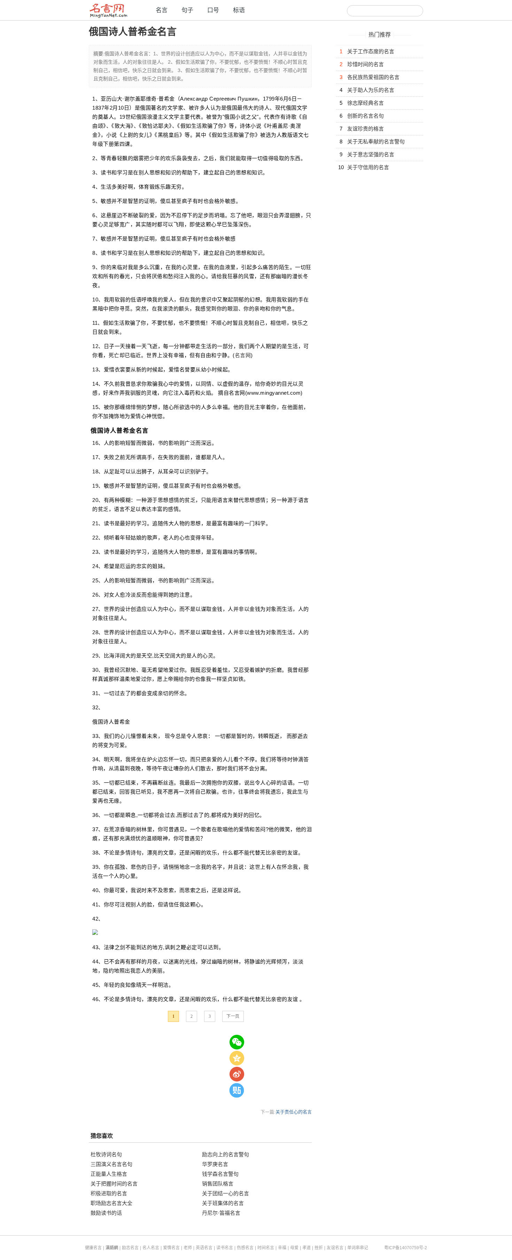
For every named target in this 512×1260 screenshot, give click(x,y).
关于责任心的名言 (294, 1112)
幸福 (282, 1247)
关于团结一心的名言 (225, 1193)
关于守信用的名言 (368, 167)
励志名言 (130, 1247)
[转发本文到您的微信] (237, 1042)
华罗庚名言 (215, 1164)
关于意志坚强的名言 (370, 154)
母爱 (294, 1247)
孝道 (306, 1247)
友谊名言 (335, 1247)
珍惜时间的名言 (365, 64)
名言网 (243, 355)
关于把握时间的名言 (114, 1184)
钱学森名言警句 (220, 1174)
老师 (188, 1247)
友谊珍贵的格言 (365, 129)
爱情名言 (171, 1247)
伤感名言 (245, 1247)
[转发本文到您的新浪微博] (237, 1074)
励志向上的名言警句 (225, 1154)
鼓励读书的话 (106, 1213)
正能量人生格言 (109, 1174)
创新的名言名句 (365, 116)
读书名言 (224, 1247)
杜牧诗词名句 (106, 1154)
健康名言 (93, 1247)
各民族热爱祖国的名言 (373, 77)
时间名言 (265, 1247)
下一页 (233, 1016)
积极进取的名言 (109, 1193)
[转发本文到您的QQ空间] (237, 1058)
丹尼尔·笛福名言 (221, 1213)
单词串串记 (357, 1247)
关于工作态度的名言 (370, 51)
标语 (239, 10)
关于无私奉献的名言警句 (376, 141)
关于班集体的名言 (223, 1203)
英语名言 (204, 1247)
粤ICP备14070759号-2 (405, 1247)
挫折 (319, 1247)
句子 (187, 10)
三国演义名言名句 (111, 1164)
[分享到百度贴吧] (237, 1090)
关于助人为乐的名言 (370, 90)
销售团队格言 (217, 1184)
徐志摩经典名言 (365, 103)
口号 (213, 10)
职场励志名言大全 (111, 1203)
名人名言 (150, 1247)
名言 (162, 10)
